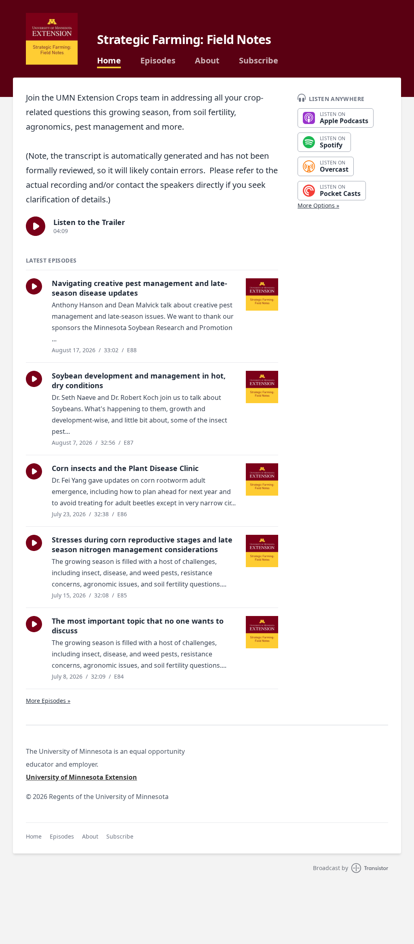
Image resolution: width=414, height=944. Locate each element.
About (207, 61)
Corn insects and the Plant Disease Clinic (125, 468)
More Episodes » (48, 700)
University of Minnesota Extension (81, 777)
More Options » (318, 205)
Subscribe (258, 61)
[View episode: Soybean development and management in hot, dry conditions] (262, 387)
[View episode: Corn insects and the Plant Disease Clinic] (262, 479)
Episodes (157, 61)
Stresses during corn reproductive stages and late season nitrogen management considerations (142, 544)
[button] (35, 226)
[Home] (52, 39)
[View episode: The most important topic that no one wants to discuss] (262, 632)
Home (109, 61)
